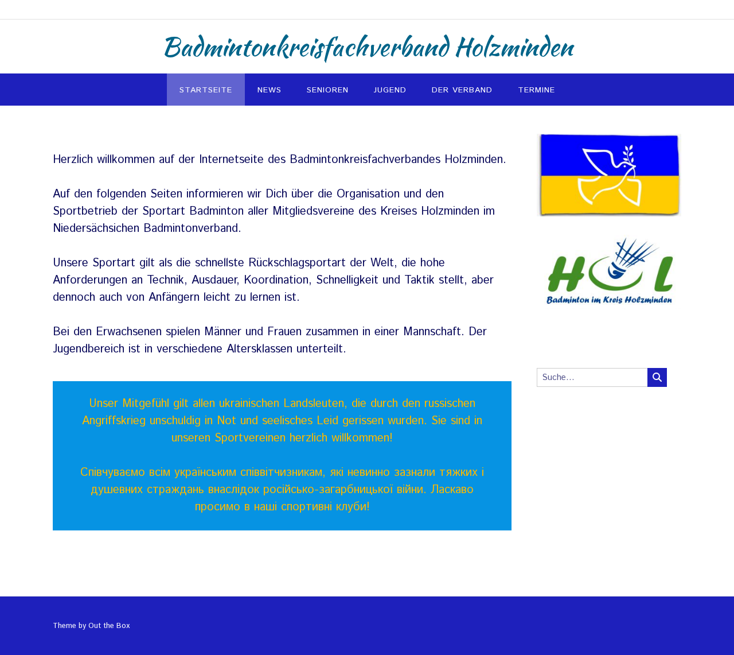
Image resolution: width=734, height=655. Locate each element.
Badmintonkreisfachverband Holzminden (367, 46)
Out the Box (109, 626)
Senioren (328, 90)
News (269, 90)
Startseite (205, 90)
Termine (536, 90)
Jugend (390, 90)
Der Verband (462, 90)
